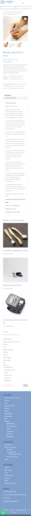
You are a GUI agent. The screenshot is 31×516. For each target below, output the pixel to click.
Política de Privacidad (12, 456)
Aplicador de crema (10, 209)
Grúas (4, 347)
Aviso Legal (9, 449)
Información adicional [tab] (10, 98)
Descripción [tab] (8, 95)
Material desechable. (8, 349)
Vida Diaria (13, 12)
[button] (25, 18)
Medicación (7, 378)
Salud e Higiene (7, 357)
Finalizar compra (8, 475)
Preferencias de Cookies (15, 454)
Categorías (5, 510)
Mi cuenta (6, 478)
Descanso (5, 344)
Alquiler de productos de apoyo (11, 342)
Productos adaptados (8, 88)
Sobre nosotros (8, 445)
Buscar (25, 385)
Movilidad (5, 352)
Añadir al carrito (16, 77)
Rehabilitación (8, 380)
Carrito (6, 473)
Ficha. (7, 202)
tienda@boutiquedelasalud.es (10, 501)
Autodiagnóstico (8, 367)
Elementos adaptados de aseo (17, 86)
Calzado (6, 372)
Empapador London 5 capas (12, 212)
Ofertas (6, 459)
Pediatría (5, 355)
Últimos (12, 510)
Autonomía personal (18, 84)
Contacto (6, 467)
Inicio (4, 12)
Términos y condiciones (10, 447)
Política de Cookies (11, 452)
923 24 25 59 (6, 498)
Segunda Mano (7, 360)
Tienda (8, 12)
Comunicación (8, 375)
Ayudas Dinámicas (20, 88)
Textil (4, 362)
